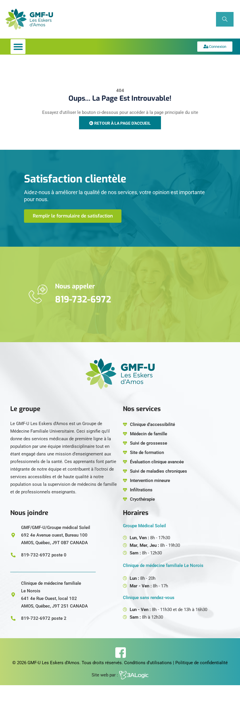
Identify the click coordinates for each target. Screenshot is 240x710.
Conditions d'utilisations (148, 662)
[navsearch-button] (225, 19)
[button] (18, 46)
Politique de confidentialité (201, 662)
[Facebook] (120, 652)
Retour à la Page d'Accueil (122, 123)
